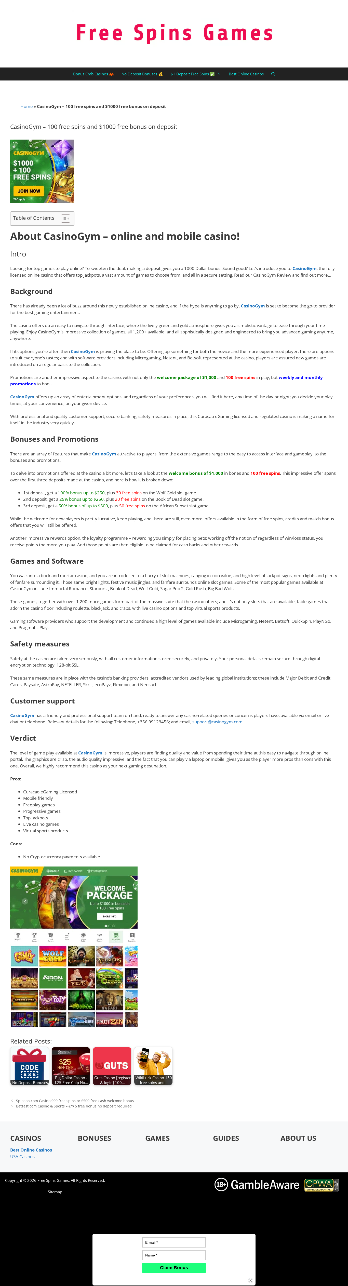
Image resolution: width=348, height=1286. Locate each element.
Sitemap (55, 1191)
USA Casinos (22, 1156)
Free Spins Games (53, 1180)
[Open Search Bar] (273, 73)
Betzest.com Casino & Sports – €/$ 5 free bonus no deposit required (74, 1106)
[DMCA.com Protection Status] (278, 1277)
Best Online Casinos (246, 73)
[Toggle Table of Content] (63, 218)
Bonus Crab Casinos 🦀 (93, 73)
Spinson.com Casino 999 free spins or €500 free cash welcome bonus (75, 1100)
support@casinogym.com (217, 722)
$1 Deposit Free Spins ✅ (193, 73)
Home (26, 106)
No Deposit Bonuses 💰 (142, 73)
